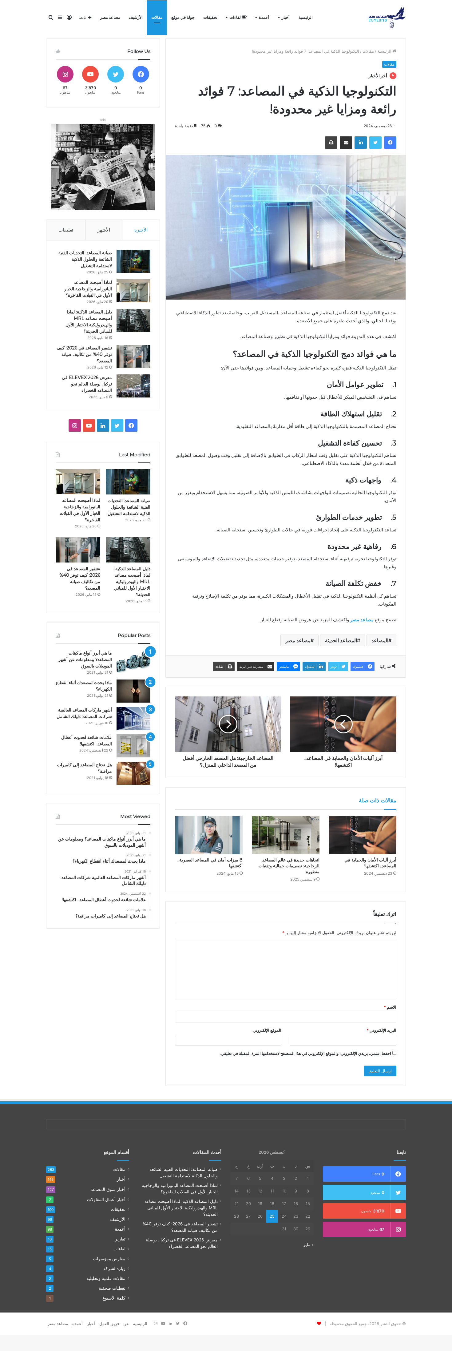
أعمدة (264, 17)
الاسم (390, 1007)
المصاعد (379, 640)
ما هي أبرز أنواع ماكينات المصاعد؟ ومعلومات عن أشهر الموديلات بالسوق (85, 659)
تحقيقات (210, 17)
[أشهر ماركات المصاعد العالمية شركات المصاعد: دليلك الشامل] (133, 718)
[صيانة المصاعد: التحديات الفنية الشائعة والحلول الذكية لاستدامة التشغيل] (133, 261)
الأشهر (103, 230)
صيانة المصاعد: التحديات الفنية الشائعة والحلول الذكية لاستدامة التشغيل (85, 259)
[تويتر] (375, 142)
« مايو (308, 1244)
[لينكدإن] (361, 142)
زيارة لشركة (114, 1268)
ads (103, 120)
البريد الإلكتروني (381, 1030)
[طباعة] (331, 142)
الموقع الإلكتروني (267, 1030)
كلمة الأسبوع (113, 1298)
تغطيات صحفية (112, 1288)
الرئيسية (306, 17)
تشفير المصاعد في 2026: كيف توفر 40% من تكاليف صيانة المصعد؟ (84, 354)
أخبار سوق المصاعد (108, 1189)
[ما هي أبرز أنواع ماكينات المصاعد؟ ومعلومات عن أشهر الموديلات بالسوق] (133, 661)
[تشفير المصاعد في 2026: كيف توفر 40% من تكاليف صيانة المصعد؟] (133, 356)
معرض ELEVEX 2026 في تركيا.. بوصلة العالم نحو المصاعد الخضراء (87, 384)
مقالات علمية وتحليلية (105, 1278)
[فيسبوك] (390, 142)
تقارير (120, 1238)
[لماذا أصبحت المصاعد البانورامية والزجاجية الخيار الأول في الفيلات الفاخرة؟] (133, 290)
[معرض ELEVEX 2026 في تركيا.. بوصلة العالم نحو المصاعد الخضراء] (133, 385)
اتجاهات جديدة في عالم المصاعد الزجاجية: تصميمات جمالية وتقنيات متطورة (289, 865)
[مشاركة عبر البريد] (346, 142)
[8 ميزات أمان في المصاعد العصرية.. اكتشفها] (209, 835)
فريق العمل (109, 1323)
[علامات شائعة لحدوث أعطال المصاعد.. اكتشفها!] (133, 745)
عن (126, 1323)
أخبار (286, 17)
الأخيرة (141, 230)
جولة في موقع (183, 17)
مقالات (157, 17)
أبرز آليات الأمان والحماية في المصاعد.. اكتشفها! (370, 863)
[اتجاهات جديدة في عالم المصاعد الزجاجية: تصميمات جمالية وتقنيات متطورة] (285, 835)
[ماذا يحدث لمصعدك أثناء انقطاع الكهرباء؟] (133, 691)
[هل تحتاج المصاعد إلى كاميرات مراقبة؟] (133, 773)
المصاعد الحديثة (341, 640)
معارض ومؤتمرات (109, 1258)
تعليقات (65, 230)
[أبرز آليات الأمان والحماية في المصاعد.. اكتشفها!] (362, 835)
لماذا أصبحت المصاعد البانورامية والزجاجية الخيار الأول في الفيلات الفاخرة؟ (88, 289)
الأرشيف (136, 17)
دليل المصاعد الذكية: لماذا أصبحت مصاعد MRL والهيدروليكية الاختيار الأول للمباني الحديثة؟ (132, 581)
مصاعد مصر (110, 17)
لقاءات (235, 17)
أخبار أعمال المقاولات (106, 1199)
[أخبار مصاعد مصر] (387, 17)
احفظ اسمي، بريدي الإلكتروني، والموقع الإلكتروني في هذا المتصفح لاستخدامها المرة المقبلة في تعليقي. (305, 1053)
